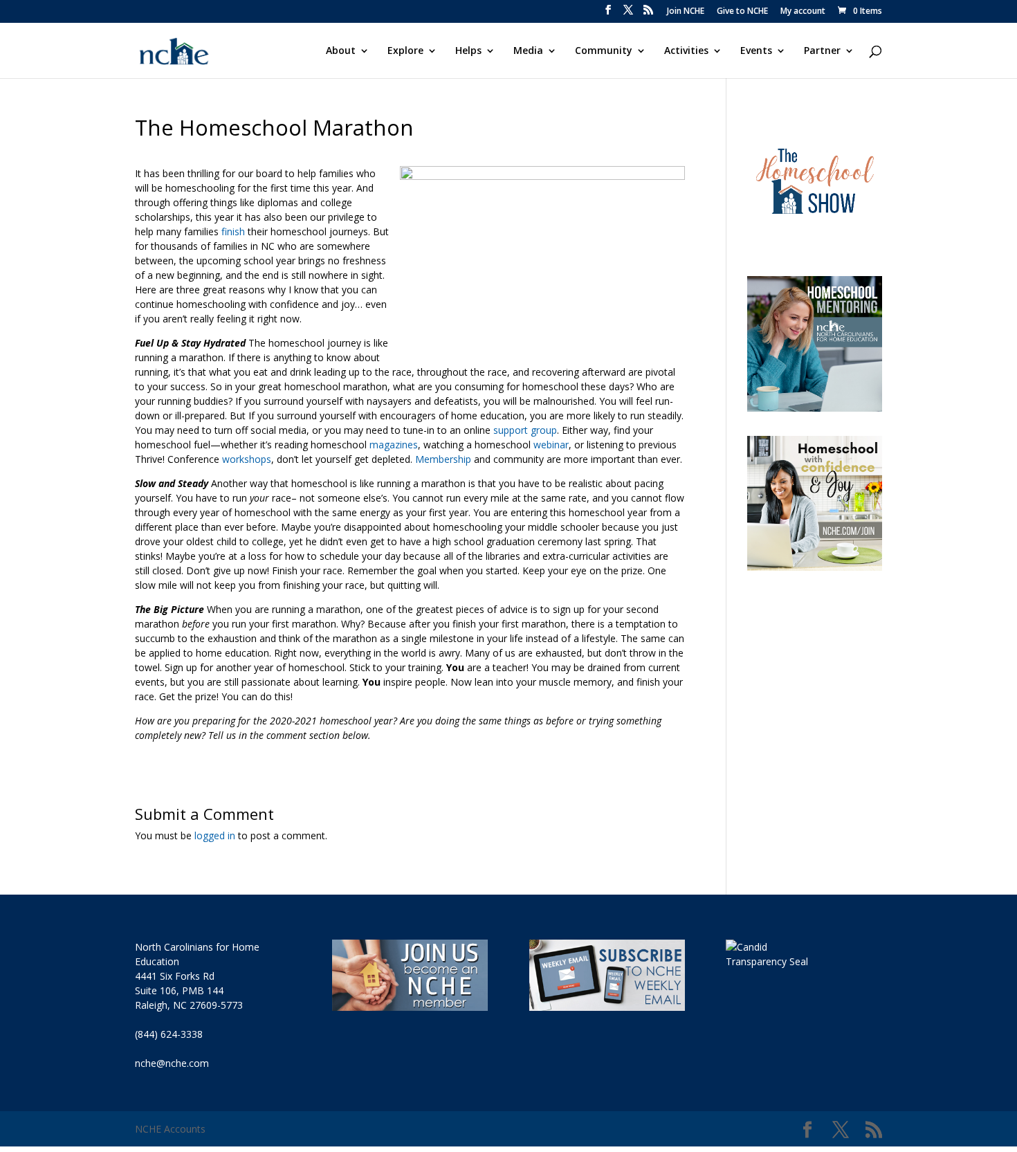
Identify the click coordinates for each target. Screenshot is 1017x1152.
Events (756, 51)
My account (802, 12)
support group (525, 430)
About (341, 51)
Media (528, 51)
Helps (468, 51)
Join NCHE (685, 12)
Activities (686, 51)
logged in (214, 835)
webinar (551, 444)
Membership (443, 459)
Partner (822, 51)
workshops (246, 459)
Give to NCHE (742, 12)
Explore (405, 51)
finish (233, 231)
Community (603, 51)
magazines (393, 444)
